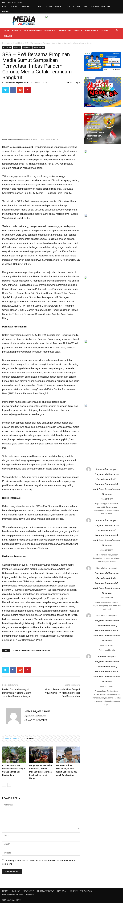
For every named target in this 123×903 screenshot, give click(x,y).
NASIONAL (59, 6)
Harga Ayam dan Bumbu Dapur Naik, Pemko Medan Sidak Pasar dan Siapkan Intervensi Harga (40, 771)
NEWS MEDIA (27, 6)
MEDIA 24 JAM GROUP (19, 82)
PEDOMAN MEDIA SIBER (100, 6)
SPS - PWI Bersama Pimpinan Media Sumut (31, 650)
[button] (117, 30)
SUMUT (77, 30)
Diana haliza (102, 469)
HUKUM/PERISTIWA (44, 6)
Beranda (6, 43)
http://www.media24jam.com (35, 716)
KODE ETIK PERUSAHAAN (77, 6)
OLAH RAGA (50, 30)
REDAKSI (5, 11)
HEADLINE (15, 6)
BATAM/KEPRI (64, 30)
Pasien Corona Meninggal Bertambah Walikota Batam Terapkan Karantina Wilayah (16, 693)
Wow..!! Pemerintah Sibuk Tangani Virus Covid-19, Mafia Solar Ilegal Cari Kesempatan (62, 693)
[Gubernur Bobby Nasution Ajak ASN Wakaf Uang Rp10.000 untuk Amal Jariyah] (68, 755)
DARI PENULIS (30, 739)
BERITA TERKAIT (12, 739)
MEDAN (17, 47)
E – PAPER (105, 30)
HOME (5, 6)
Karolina (102, 656)
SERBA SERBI (90, 30)
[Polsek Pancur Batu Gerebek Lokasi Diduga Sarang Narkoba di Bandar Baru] (14, 755)
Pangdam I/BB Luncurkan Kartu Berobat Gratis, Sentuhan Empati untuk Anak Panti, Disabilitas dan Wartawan (106, 484)
